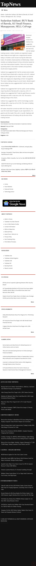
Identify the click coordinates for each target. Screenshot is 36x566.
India (7, 135)
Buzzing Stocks (8, 266)
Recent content (9, 268)
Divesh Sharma (7, 30)
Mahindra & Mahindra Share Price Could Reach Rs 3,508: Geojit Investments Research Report (17, 397)
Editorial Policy (8, 231)
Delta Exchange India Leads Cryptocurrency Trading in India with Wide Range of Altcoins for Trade (17, 426)
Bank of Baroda (17, 131)
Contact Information (10, 226)
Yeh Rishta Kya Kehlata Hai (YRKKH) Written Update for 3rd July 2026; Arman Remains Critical (17, 499)
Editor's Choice (8, 219)
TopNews (11, 4)
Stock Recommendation (14, 124)
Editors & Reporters (10, 229)
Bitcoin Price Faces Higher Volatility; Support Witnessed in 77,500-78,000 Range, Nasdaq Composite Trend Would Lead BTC (18, 443)
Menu (6, 10)
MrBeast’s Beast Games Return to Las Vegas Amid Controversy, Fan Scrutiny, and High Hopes (17, 474)
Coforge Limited (5, 133)
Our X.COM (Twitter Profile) (12, 224)
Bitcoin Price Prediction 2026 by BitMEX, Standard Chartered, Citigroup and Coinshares (17, 432)
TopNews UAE (8, 260)
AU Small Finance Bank (6, 131)
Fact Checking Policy (10, 239)
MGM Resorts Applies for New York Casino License (14, 454)
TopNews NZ (8, 263)
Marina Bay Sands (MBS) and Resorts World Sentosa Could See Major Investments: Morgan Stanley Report (17, 459)
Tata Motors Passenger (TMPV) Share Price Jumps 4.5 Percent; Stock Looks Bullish (17, 408)
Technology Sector (9, 191)
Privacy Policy (8, 237)
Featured (8, 126)
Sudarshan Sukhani (26, 124)
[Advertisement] (18, 543)
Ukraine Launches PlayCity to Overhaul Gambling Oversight (16, 469)
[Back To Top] (33, 563)
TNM (12, 126)
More (33, 175)
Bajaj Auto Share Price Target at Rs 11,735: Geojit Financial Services (16, 402)
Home (2, 14)
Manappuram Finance (27, 131)
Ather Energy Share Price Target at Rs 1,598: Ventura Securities (17, 392)
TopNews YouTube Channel (12, 221)
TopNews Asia (8, 255)
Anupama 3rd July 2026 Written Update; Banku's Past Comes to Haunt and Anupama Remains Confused (17, 511)
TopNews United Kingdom (11, 258)
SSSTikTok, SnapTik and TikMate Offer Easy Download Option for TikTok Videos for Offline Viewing (17, 505)
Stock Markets (4, 124)
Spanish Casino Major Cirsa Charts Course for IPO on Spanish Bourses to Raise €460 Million (17, 465)
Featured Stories (9, 189)
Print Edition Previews (10, 242)
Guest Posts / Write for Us (11, 234)
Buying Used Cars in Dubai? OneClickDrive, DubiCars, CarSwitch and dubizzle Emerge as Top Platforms (17, 387)
